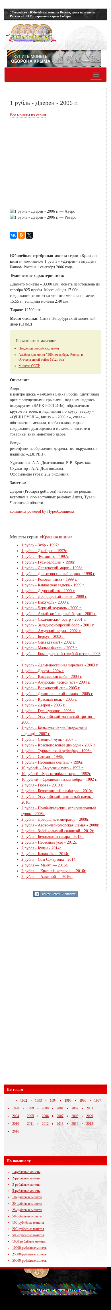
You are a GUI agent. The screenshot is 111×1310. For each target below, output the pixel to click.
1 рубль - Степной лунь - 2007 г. (49, 739)
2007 (60, 1116)
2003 (89, 1108)
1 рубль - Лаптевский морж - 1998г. (52, 568)
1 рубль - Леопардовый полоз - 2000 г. (54, 596)
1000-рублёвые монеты (29, 1241)
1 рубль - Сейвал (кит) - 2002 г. (48, 642)
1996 (82, 1101)
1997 (97, 1101)
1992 (23, 1101)
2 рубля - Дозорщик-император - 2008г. (55, 819)
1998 (15, 1108)
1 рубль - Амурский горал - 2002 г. (51, 631)
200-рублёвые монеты (28, 1229)
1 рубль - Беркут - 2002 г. (43, 636)
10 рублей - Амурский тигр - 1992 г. (52, 768)
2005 (30, 1116)
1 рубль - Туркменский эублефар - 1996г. (56, 751)
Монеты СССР (29, 366)
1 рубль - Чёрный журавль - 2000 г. (51, 608)
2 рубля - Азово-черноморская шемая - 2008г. (60, 825)
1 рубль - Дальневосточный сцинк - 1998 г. (58, 574)
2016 (15, 1131)
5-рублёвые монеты (26, 1191)
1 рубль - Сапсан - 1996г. (42, 756)
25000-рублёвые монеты (29, 1254)
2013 (60, 1124)
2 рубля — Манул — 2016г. (44, 865)
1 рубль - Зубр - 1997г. (40, 545)
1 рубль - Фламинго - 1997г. (45, 556)
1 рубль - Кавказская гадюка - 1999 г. (53, 585)
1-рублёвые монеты (26, 1172)
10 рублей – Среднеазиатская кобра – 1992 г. (59, 779)
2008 (74, 1116)
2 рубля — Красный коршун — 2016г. (53, 871)
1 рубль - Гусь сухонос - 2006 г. (48, 711)
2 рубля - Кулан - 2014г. (41, 848)
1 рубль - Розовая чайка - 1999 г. (49, 579)
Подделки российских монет (38, 348)
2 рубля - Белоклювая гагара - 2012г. (52, 836)
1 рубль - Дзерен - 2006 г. (43, 705)
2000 (45, 1108)
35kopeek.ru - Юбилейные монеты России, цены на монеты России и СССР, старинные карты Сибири (52, 14)
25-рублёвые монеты (27, 1210)
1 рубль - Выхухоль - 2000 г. (45, 602)
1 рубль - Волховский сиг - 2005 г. (50, 688)
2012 (45, 1124)
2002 (74, 1108)
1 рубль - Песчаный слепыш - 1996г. (52, 762)
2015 (89, 1124)
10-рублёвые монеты (27, 1197)
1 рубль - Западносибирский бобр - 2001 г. (57, 625)
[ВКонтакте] (13, 235)
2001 (60, 1108)
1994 (53, 1101)
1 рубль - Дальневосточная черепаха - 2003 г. (59, 665)
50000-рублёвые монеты (29, 1261)
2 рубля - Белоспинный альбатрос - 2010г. (57, 791)
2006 (45, 1116)
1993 (38, 1101)
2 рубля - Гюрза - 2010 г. (42, 785)
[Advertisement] (58, 164)
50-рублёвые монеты (27, 1216)
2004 (15, 1116)
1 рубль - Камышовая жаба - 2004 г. (51, 676)
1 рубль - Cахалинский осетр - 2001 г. (53, 619)
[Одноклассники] (21, 235)
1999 (30, 1108)
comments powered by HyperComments (42, 511)
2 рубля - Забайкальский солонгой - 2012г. (57, 831)
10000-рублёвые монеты (29, 1248)
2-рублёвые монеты (26, 1178)
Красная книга (56, 536)
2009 (89, 1116)
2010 (15, 1124)
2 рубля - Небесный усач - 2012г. (49, 842)
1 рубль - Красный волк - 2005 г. (49, 699)
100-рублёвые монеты (28, 1223)
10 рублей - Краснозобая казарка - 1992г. (56, 774)
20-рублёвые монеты (27, 1204)
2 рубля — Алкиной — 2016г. (47, 876)
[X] (29, 235)
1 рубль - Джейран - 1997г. (44, 551)
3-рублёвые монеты (26, 1185)
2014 (74, 1124)
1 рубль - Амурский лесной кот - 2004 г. (55, 682)
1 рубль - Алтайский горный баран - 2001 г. (58, 614)
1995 (68, 1101)
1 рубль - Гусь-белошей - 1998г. (48, 562)
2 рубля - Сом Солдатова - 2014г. (49, 859)
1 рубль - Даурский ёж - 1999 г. (48, 591)
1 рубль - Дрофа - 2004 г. (42, 671)
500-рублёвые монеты (28, 1235)
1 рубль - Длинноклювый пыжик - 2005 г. (57, 694)
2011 (30, 1124)
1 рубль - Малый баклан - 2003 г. (49, 648)
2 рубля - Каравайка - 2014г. (45, 854)
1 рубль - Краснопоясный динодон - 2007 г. (58, 745)
